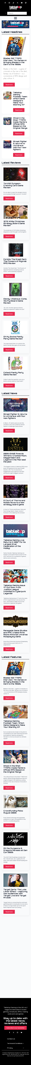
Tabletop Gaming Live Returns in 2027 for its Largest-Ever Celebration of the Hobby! (14, 544)
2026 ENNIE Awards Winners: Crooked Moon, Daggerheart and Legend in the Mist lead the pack (15, 458)
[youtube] (21, 2)
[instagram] (9, 2)
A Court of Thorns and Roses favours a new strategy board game (14, 503)
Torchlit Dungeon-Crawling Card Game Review (13, 186)
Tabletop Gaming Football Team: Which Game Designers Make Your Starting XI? (20, 99)
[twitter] (17, 2)
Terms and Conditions (14, 1043)
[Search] (5, 13)
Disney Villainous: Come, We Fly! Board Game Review (15, 301)
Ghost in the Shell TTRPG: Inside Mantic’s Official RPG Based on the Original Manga (20, 123)
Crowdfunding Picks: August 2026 (13, 812)
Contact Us (11, 1039)
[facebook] (5, 2)
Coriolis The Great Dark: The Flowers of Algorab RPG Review (15, 261)
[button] (27, 24)
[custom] (13, 2)
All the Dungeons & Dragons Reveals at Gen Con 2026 (15, 850)
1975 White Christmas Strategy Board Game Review (14, 223)
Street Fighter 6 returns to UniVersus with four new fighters (20, 145)
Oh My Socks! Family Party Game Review (13, 338)
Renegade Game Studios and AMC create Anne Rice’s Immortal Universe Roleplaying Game (15, 634)
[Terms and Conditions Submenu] (24, 1043)
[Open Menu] (15, 18)
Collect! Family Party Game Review (13, 374)
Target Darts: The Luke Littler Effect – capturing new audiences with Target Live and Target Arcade (15, 894)
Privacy (10, 1048)
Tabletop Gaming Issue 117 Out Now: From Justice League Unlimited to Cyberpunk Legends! (14, 589)
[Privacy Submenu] (24, 1048)
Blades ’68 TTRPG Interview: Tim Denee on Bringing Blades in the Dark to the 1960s (15, 61)
